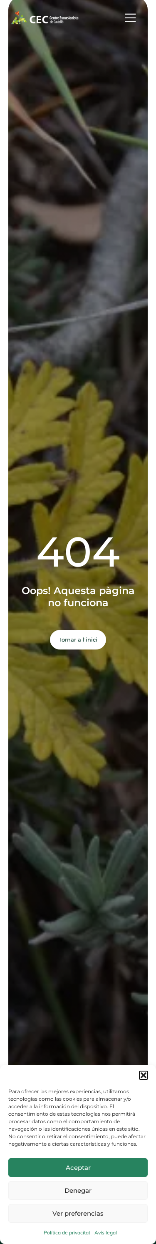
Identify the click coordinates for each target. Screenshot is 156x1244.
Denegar (78, 1190)
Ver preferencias (78, 1213)
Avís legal (105, 1232)
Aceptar (78, 1168)
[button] (143, 1075)
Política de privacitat (67, 1232)
